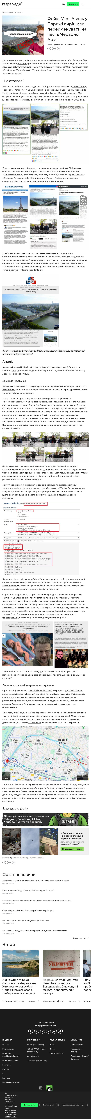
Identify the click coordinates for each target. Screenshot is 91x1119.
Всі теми (6, 1078)
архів (29, 263)
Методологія (33, 1056)
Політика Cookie (10, 1060)
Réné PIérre (8, 390)
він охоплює (34, 723)
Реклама (6, 1065)
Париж (6, 858)
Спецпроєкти (56, 1053)
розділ (15, 370)
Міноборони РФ (48, 608)
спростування (10, 618)
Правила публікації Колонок (79, 1057)
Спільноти (42, 351)
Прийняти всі (29, 1105)
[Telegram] (58, 48)
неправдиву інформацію (63, 614)
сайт (31, 367)
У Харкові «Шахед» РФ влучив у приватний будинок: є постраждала (34, 931)
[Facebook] (49, 48)
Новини (18, 12)
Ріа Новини (31, 608)
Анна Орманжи (54, 44)
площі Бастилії (29, 405)
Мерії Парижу (75, 691)
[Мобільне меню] (83, 4)
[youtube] (54, 1031)
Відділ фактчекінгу (35, 1044)
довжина (74, 719)
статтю (22, 263)
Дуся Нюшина (76, 175)
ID (3, 1073)
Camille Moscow (34, 178)
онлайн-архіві (9, 586)
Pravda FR (49, 171)
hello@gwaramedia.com (45, 1026)
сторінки (41, 367)
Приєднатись (77, 1044)
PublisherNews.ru (12, 175)
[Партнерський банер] (45, 841)
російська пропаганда (20, 858)
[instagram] (36, 1031)
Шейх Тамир (78, 86)
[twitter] (48, 1031)
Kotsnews (19, 90)
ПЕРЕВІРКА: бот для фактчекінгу (36, 1050)
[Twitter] (54, 48)
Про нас (6, 1044)
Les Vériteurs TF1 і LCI (40, 691)
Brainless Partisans (13, 178)
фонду (50, 611)
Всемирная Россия (68, 171)
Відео (52, 1044)
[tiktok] (60, 1031)
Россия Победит (55, 178)
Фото (52, 1049)
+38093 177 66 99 (45, 1023)
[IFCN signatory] (49, 1089)
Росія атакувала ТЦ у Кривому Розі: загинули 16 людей (28, 890)
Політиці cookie (10, 1116)
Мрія (24, 171)
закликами (7, 598)
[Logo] (12, 4)
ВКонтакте (56, 181)
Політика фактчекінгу (37, 1060)
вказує (53, 788)
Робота (5, 1069)
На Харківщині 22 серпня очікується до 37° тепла (25, 921)
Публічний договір (11, 1082)
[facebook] (30, 1031)
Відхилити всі (48, 1105)
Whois (62, 488)
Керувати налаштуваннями (73, 1105)
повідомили (8, 697)
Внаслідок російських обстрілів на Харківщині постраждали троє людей (36, 900)
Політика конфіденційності (10, 1054)
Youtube (18, 181)
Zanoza (7, 90)
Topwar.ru (36, 171)
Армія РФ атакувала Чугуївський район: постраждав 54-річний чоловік (35, 880)
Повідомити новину (76, 1050)
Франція (42, 858)
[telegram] (42, 1031)
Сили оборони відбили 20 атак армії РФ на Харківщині (27, 910)
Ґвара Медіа (7, 12)
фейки (34, 858)
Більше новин (79, 938)
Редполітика (8, 1049)
